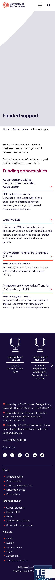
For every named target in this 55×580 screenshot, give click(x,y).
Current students (15, 507)
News (9, 538)
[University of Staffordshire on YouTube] (28, 454)
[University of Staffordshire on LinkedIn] (36, 454)
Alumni (9, 516)
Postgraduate (14, 481)
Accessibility (13, 555)
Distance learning (15, 489)
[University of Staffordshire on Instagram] (21, 454)
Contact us (9, 447)
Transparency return (17, 560)
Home (6, 129)
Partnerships (13, 494)
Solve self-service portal (19, 524)
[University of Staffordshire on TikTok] (43, 454)
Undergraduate (14, 476)
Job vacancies (14, 547)
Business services (21, 129)
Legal (9, 551)
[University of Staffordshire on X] (13, 454)
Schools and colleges (18, 520)
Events (10, 542)
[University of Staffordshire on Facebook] (6, 454)
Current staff (13, 511)
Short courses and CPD (19, 485)
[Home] (15, 5)
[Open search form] (48, 5)
